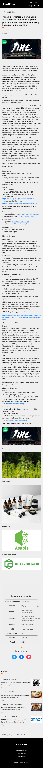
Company (21, 756)
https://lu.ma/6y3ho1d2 (26, 216)
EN (29, 6)
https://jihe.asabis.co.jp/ (20, 222)
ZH (38, 6)
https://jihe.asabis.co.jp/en (19, 224)
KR (33, 6)
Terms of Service (22, 750)
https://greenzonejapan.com (17, 420)
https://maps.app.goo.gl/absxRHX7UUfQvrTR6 (18, 199)
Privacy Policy (21, 753)
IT (9, 735)
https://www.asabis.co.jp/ (16, 404)
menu (36, 2)
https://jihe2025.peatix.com (29, 214)
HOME (4, 735)
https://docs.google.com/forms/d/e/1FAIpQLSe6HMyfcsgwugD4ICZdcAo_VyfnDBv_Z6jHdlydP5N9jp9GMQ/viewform (21, 317)
